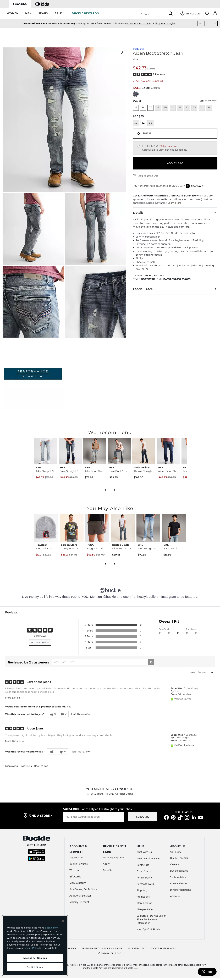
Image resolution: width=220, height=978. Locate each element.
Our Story (175, 851)
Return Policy (144, 877)
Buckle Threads (179, 858)
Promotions (143, 896)
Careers (174, 864)
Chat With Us (144, 852)
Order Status (144, 871)
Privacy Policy (31, 948)
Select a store (168, 146)
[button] (12, 13)
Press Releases (178, 883)
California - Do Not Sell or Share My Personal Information (151, 919)
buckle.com (51, 927)
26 (143, 107)
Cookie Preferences (163, 948)
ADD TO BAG (175, 163)
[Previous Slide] (200, 23)
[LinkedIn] (193, 817)
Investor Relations (180, 889)
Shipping (142, 890)
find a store (40, 816)
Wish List (74, 870)
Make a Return (77, 882)
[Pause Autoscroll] (207, 23)
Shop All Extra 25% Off (149, 80)
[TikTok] (180, 817)
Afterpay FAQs (145, 909)
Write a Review (40, 642)
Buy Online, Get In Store (83, 889)
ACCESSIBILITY (136, 948)
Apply (106, 863)
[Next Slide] (215, 23)
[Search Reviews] (151, 662)
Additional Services (80, 895)
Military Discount (79, 902)
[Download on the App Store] (36, 851)
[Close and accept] (63, 921)
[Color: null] (136, 94)
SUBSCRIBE (142, 816)
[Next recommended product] (114, 489)
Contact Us (143, 864)
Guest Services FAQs (148, 858)
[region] (35, 945)
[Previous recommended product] (105, 489)
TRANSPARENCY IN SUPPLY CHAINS (102, 948)
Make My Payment (113, 857)
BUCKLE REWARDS (85, 13)
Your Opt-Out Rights (148, 929)
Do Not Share (35, 967)
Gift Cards (75, 876)
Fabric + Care (143, 289)
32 (143, 122)
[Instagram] (187, 817)
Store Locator (144, 903)
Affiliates (175, 896)
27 (150, 107)
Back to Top (41, 765)
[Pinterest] (173, 817)
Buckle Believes (179, 870)
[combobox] (153, 13)
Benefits (107, 870)
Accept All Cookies (35, 958)
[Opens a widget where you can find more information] (207, 972)
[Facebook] (166, 817)
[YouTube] (200, 817)
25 (135, 107)
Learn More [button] (174, 202)
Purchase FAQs (145, 884)
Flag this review (80, 714)
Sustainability (178, 877)
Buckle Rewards (78, 863)
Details (138, 212)
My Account (76, 857)
